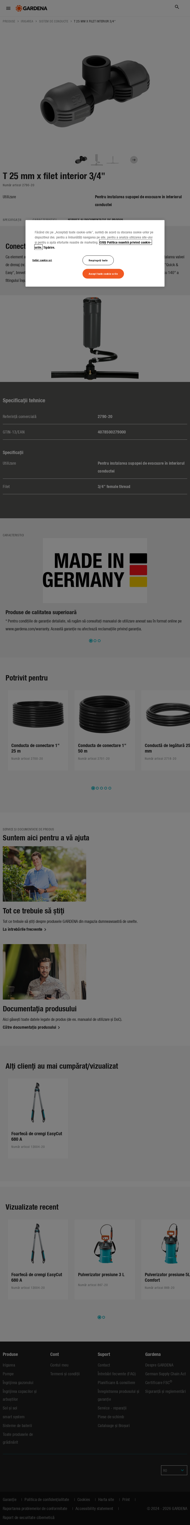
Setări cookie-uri (42, 260)
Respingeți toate (98, 260)
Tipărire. (49, 247)
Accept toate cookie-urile (103, 273)
